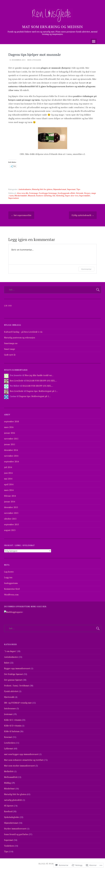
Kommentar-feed (12, 588)
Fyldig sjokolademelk (83, 215)
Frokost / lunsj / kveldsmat (16, 685)
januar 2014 (9, 501)
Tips (78, 189)
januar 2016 (9, 433)
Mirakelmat (9, 788)
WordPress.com (11, 594)
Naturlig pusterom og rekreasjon (19, 337)
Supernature (13, 198)
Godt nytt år (10, 354)
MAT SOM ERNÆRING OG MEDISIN (52, 26)
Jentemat (8, 714)
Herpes (87, 193)
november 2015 (11, 438)
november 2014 (11, 455)
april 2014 (8, 484)
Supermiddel (84, 195)
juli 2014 (8, 467)
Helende (79, 193)
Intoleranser (10, 708)
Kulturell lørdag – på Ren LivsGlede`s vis (23, 331)
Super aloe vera (71, 195)
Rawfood (8, 811)
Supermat (71, 189)
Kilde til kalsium (11, 731)
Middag (7, 782)
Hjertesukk (9, 697)
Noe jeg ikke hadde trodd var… (39, 375)
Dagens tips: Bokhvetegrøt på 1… (42, 391)
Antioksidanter (24, 189)
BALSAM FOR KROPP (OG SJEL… (41, 380)
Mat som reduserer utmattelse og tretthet (23, 760)
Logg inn (8, 577)
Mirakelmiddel (20, 195)
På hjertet (8, 805)
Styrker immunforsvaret (15, 828)
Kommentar (86, 269)
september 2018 (11, 421)
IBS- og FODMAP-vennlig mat (18, 702)
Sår (53, 195)
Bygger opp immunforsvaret (17, 668)
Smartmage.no (11, 343)
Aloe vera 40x (22, 193)
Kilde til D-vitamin (12, 725)
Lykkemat (8, 748)
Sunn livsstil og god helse (16, 834)
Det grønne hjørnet (13, 679)
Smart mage (9, 349)
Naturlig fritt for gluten (42, 189)
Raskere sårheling (44, 195)
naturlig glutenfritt (13, 800)
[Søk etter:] (52, 289)
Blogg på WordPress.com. (52, 863)
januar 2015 (9, 444)
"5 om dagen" (10, 651)
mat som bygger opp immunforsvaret (21, 754)
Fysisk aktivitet (11, 691)
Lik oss (8, 305)
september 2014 (11, 461)
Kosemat (8, 737)
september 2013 (11, 524)
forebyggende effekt (66, 193)
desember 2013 (11, 507)
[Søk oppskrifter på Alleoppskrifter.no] (13, 612)
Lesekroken (9, 742)
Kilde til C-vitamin (12, 719)
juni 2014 (8, 473)
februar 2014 (10, 495)
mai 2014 (8, 478)
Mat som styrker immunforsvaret (19, 765)
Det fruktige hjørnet (13, 674)
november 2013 (11, 513)
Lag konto (9, 571)
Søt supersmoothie (21, 215)
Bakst (6, 662)
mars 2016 (9, 427)
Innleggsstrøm (11, 583)
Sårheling (60, 195)
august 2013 (9, 530)
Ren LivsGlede (34, 60)
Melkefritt (9, 771)
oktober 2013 (10, 518)
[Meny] (94, 41)
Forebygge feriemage (48, 193)
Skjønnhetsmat (59, 189)
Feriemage (33, 193)
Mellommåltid (10, 777)
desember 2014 (11, 450)
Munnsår (31, 195)
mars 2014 (9, 490)
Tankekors (9, 845)
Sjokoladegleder (11, 817)
